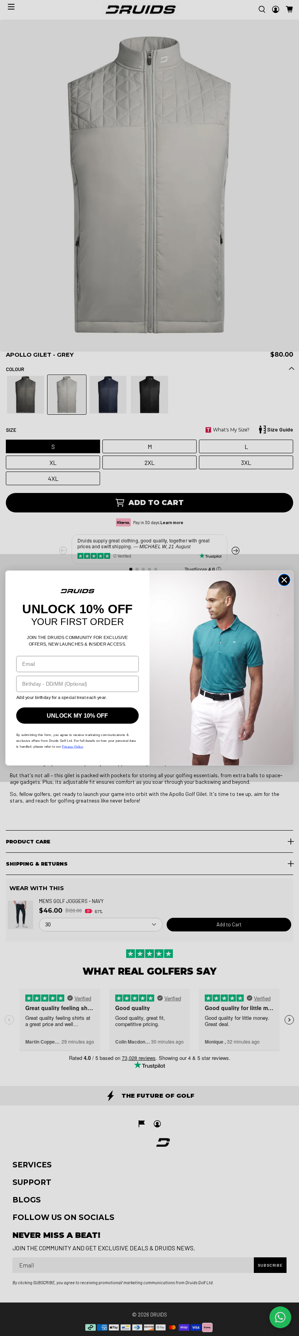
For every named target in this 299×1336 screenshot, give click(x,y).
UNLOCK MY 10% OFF (77, 716)
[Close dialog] (284, 580)
